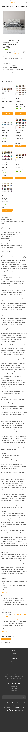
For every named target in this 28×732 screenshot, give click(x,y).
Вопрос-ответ (14, 690)
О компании (14, 661)
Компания (14, 658)
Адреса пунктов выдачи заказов (14, 674)
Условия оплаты (14, 686)
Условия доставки (14, 688)
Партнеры (14, 665)
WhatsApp (17, 716)
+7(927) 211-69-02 (10, 702)
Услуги (14, 653)
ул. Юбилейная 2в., (17, 614)
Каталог (14, 650)
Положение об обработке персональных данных (14, 676)
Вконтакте (10, 716)
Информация (14, 671)
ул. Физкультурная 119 (16, 619)
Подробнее (4, 592)
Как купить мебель (14, 683)
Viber (14, 716)
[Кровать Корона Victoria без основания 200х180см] (14, 22)
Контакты (14, 663)
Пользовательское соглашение (14, 678)
